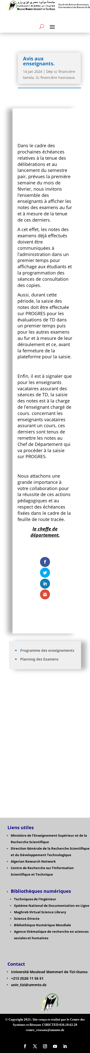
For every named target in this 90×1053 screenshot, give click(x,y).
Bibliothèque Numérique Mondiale (42, 925)
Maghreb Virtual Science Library (40, 912)
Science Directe (27, 918)
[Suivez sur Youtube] (55, 1046)
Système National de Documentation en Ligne (51, 905)
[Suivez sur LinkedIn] (65, 1046)
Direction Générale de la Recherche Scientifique (50, 848)
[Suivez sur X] (35, 1046)
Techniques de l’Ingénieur (35, 899)
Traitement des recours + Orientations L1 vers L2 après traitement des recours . (45, 723)
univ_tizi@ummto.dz (28, 984)
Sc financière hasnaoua (55, 77)
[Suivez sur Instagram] (45, 1046)
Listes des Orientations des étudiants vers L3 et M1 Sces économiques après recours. (45, 756)
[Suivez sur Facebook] (25, 1046)
